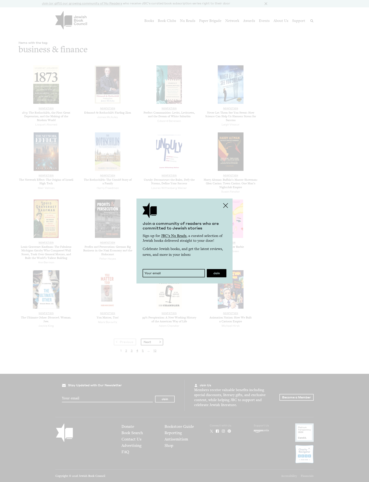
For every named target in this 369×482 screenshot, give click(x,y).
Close (225, 205)
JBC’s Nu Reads (173, 236)
